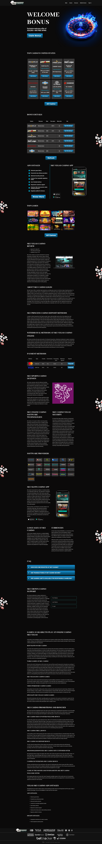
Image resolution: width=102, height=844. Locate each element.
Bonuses (76, 2)
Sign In (90, 2)
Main (66, 2)
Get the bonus (68, 126)
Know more (38, 197)
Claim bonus (35, 36)
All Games (51, 235)
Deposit (70, 364)
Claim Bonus (33, 76)
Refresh (51, 158)
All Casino (51, 104)
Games (70, 2)
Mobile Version (83, 2)
